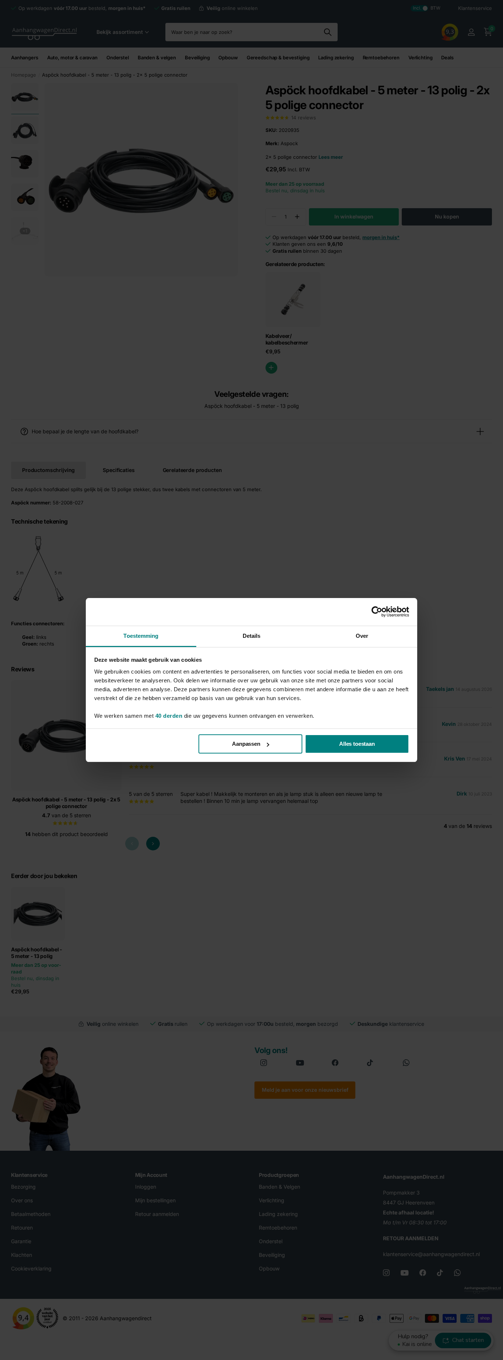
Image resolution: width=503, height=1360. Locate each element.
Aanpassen (246, 744)
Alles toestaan (357, 744)
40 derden (169, 716)
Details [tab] (252, 636)
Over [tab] (362, 636)
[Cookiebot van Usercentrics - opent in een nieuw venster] (377, 611)
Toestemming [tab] (140, 636)
